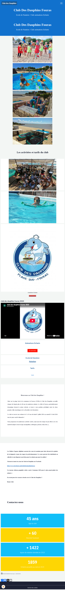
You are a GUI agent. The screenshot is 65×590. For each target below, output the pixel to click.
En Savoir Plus (32, 296)
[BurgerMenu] (61, 3)
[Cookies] (3, 586)
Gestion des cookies (33, 587)
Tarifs (32, 375)
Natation (32, 361)
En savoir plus (32, 350)
